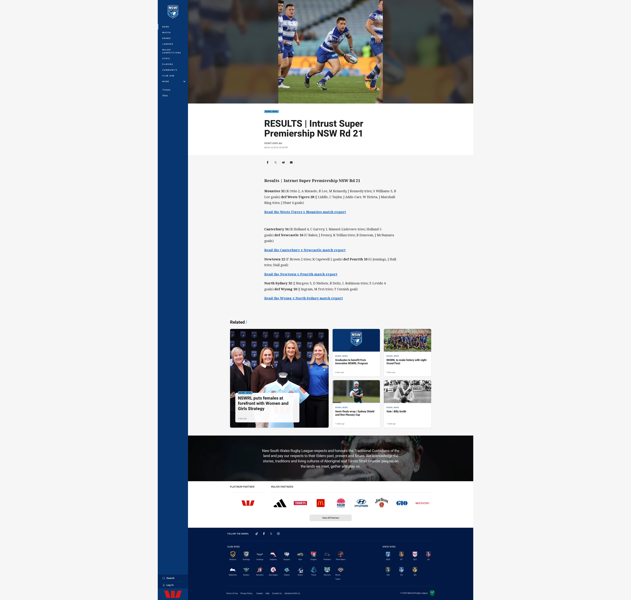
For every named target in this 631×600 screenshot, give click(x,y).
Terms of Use (232, 593)
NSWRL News (271, 112)
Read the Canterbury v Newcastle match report (305, 250)
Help (267, 593)
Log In (170, 585)
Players (167, 64)
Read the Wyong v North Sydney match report (303, 298)
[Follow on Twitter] (271, 534)
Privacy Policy (246, 593)
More (165, 81)
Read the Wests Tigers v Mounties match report (305, 212)
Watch (166, 32)
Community (169, 70)
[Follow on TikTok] (256, 534)
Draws (166, 38)
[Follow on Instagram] (278, 534)
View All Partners (330, 517)
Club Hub (168, 75)
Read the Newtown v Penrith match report (300, 274)
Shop (165, 95)
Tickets (166, 89)
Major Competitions (171, 51)
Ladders (167, 44)
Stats (166, 58)
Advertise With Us (292, 593)
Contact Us (277, 593)
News (165, 26)
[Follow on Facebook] (264, 534)
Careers (259, 593)
